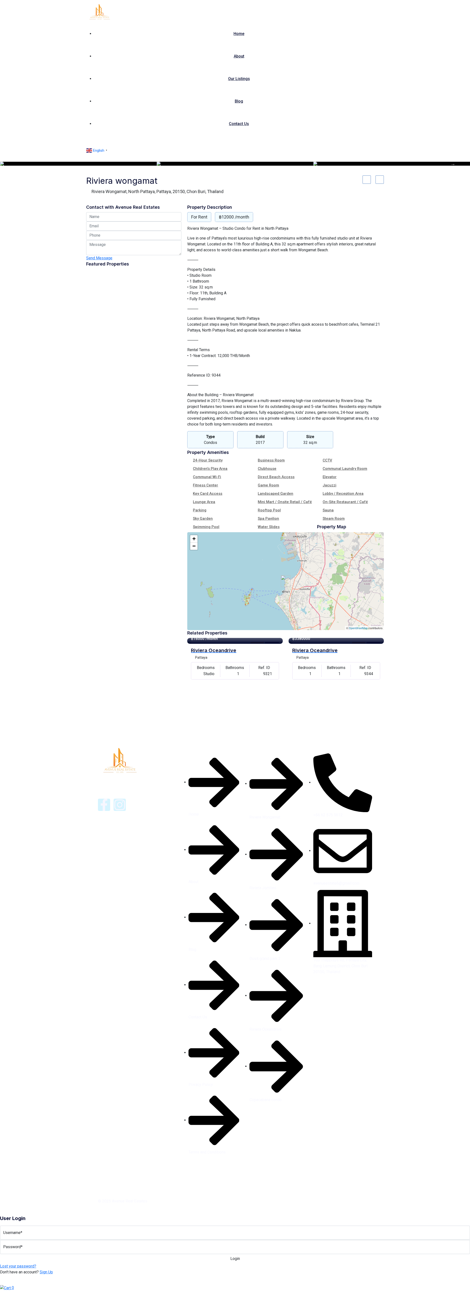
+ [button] (194, 539)
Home (239, 33)
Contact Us (239, 123)
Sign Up (46, 1272)
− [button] (194, 546)
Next (452, 163)
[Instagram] (120, 805)
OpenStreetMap (358, 628)
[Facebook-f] (104, 805)
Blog (239, 101)
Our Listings (239, 78)
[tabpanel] (78, 164)
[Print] (380, 179)
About (239, 56)
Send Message (99, 258)
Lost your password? (18, 1266)
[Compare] (367, 179)
